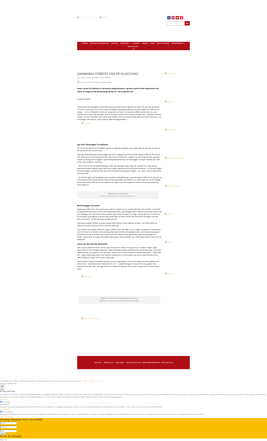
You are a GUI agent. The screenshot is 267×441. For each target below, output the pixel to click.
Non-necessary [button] (5, 409)
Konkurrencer (177, 43)
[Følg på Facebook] (169, 17)
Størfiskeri (107, 78)
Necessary (6, 402)
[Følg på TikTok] (181, 17)
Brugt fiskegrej (163, 43)
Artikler (114, 43)
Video (152, 43)
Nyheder (136, 43)
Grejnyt (145, 43)
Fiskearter (124, 43)
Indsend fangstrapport (99, 43)
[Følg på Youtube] (177, 17)
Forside (85, 43)
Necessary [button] (3, 399)
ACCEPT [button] (99, 381)
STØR (101, 78)
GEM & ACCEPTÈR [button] (6, 417)
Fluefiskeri (95, 78)
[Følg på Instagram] (173, 17)
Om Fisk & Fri (132, 46)
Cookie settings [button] (89, 381)
